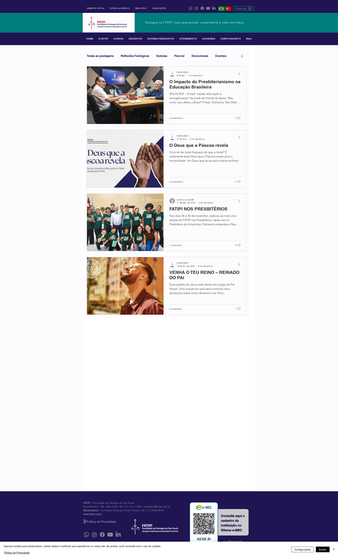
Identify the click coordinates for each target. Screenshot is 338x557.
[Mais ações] (240, 74)
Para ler (179, 56)
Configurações (303, 549)
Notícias (161, 56)
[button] (103, 38)
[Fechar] (334, 549)
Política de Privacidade (17, 552)
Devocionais (200, 56)
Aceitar (323, 549)
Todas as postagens (100, 56)
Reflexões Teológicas (135, 56)
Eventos (220, 56)
